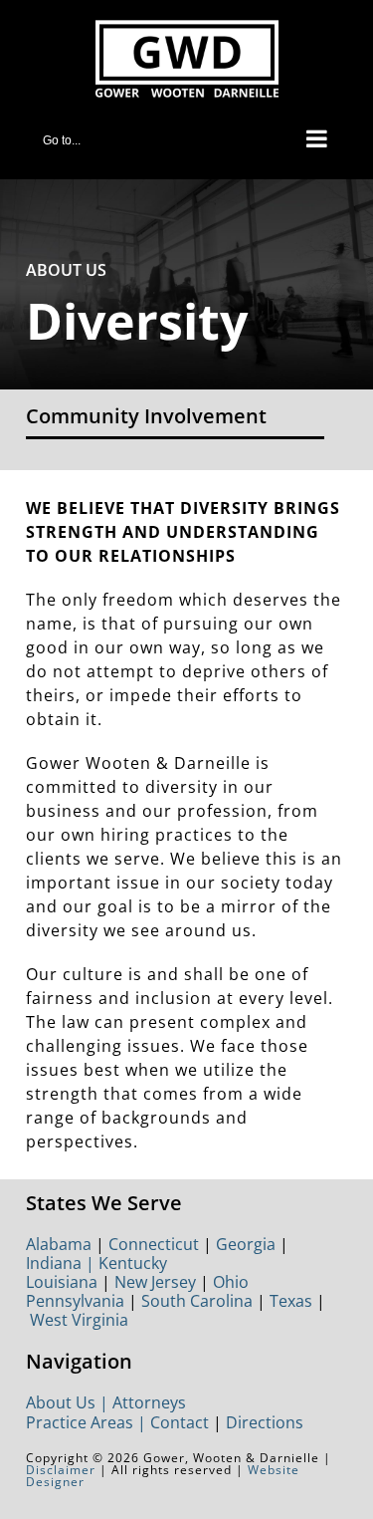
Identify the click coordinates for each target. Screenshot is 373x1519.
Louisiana (61, 1282)
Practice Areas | (88, 1422)
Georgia (246, 1244)
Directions (264, 1422)
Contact (179, 1422)
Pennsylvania (75, 1301)
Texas (291, 1301)
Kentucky (132, 1263)
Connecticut (153, 1244)
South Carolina (197, 1301)
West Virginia (79, 1320)
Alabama (59, 1244)
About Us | (69, 1402)
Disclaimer (60, 1469)
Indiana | (62, 1263)
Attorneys (149, 1402)
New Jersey (155, 1282)
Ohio (231, 1282)
